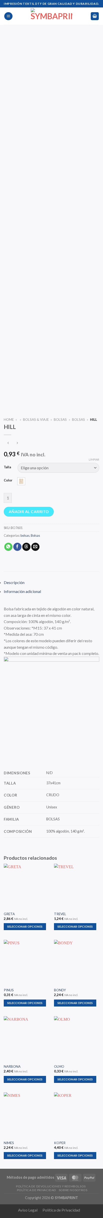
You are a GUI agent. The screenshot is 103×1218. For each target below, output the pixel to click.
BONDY (60, 990)
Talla (7, 467)
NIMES (9, 1143)
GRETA (9, 914)
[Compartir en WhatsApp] (8, 547)
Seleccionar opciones (25, 926)
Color (8, 480)
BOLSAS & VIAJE (36, 420)
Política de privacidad (36, 1190)
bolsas (78, 420)
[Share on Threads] (26, 547)
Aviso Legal (28, 1210)
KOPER (60, 1143)
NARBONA (12, 1066)
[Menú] (8, 16)
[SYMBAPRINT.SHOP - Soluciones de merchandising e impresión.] (51, 16)
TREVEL (60, 914)
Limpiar (94, 459)
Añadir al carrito (29, 511)
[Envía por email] (35, 547)
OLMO (59, 1066)
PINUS (9, 990)
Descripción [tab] (14, 582)
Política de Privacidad (61, 1210)
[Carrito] (95, 16)
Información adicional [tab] (22, 591)
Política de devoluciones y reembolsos (51, 1186)
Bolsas (60, 420)
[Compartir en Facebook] (17, 547)
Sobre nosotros (73, 1190)
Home (9, 420)
